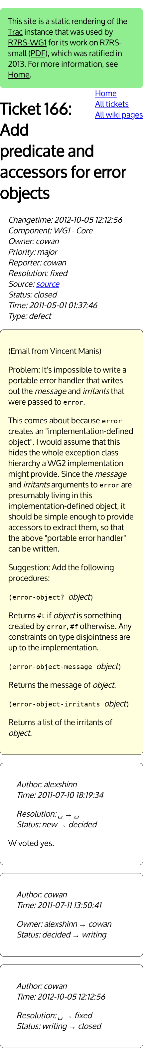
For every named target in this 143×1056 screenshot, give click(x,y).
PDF (38, 53)
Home (19, 74)
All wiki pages (119, 115)
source (47, 284)
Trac (15, 32)
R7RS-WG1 (27, 42)
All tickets (112, 104)
